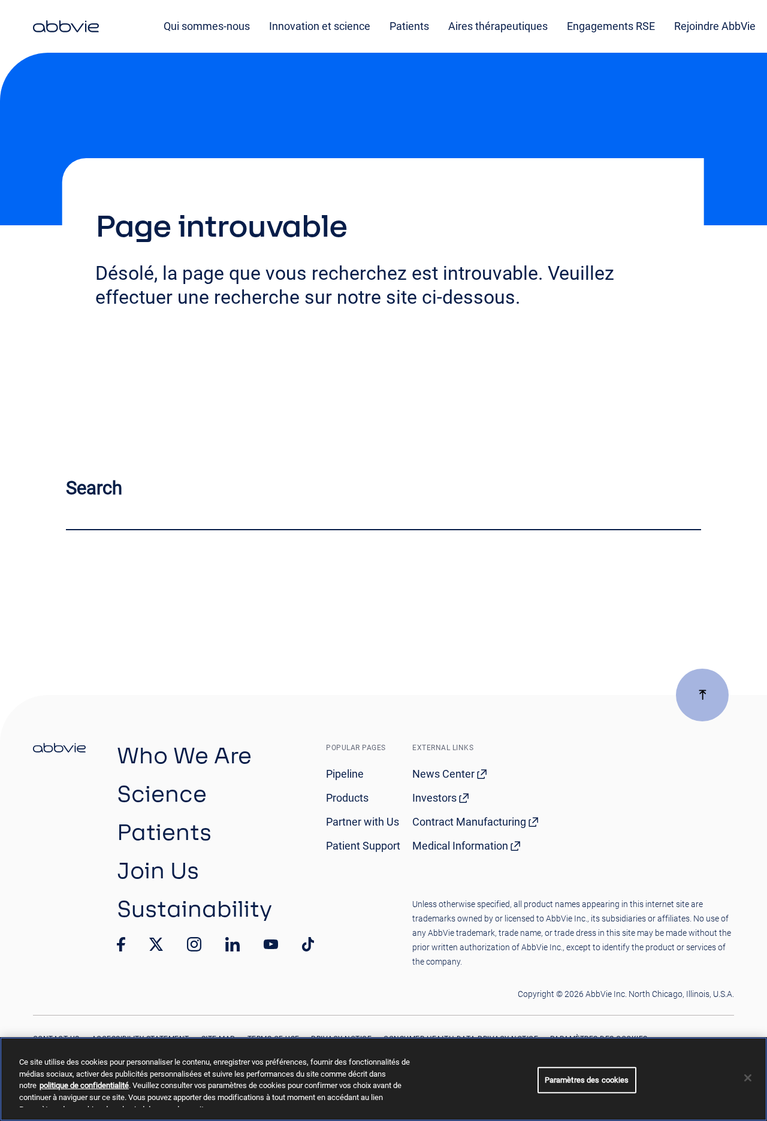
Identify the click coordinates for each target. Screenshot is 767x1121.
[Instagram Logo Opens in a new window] (194, 944)
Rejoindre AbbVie (715, 26)
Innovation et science (319, 26)
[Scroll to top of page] (702, 695)
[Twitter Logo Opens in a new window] (156, 944)
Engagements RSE (611, 26)
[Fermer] (748, 1078)
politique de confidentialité (84, 1085)
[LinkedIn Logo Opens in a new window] (232, 944)
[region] (383, 1079)
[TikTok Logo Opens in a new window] (308, 944)
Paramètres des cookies (587, 1079)
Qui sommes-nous (207, 26)
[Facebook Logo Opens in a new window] (121, 944)
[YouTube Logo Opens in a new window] (271, 944)
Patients (409, 26)
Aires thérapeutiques (498, 26)
